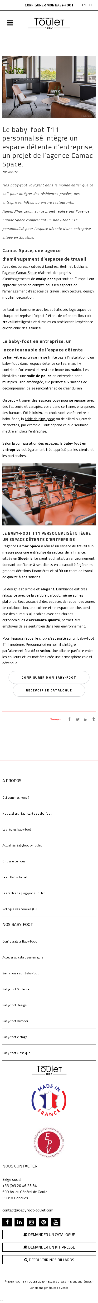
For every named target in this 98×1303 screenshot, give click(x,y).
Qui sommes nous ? (15, 797)
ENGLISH (87, 5)
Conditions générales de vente (48, 1287)
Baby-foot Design (14, 1005)
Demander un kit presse (51, 1247)
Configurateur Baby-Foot (19, 941)
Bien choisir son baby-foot (20, 973)
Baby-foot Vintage (14, 1037)
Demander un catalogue (51, 1234)
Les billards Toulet (14, 877)
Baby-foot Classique (16, 1052)
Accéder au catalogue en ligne (22, 957)
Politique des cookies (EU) (20, 909)
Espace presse (57, 1281)
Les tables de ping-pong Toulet (23, 893)
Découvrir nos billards (51, 1260)
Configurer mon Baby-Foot (49, 5)
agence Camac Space (20, 272)
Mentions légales (81, 1281)
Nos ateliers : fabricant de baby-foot (26, 813)
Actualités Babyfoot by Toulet (22, 845)
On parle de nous (13, 861)
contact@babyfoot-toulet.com (27, 1210)
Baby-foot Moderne (15, 989)
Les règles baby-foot (16, 829)
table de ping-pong (40, 419)
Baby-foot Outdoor (15, 1021)
